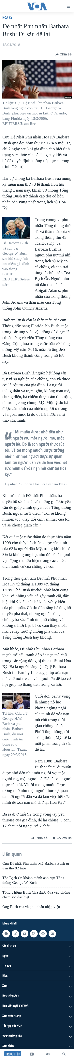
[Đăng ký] (52, 933)
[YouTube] (31, 1054)
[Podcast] (43, 933)
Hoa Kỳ (7, 17)
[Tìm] (64, 1054)
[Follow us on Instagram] (33, 933)
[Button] (63, 54)
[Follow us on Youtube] (24, 933)
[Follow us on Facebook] (6, 933)
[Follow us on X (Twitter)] (15, 933)
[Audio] (48, 1054)
